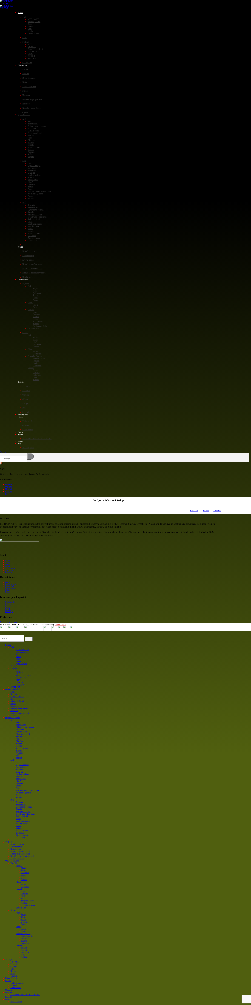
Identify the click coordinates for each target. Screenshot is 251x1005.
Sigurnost (8, 604)
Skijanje (21, 382)
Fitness (20, 417)
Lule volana (32, 168)
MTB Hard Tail (34, 19)
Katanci (31, 149)
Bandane (36, 314)
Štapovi (36, 370)
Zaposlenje (8, 572)
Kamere (31, 142)
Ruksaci (36, 361)
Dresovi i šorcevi (29, 78)
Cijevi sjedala (33, 131)
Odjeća (30, 286)
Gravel (30, 26)
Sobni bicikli (27, 430)
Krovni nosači (28, 260)
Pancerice (26, 390)
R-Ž (24, 203)
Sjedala (31, 145)
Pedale (30, 187)
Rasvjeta (31, 205)
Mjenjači (31, 172)
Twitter (206, 510)
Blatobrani (32, 128)
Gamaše (36, 372)
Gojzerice (37, 307)
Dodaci (31, 309)
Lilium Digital (60, 624)
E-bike (30, 31)
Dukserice (37, 293)
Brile (24, 408)
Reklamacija (9, 612)
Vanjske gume (33, 226)
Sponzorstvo (9, 570)
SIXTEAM (15, 687)
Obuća (30, 302)
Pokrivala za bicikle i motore (39, 191)
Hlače (24, 82)
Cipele (13, 715)
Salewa (25, 333)
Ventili (30, 228)
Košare (30, 154)
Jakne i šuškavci (29, 86)
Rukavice (26, 104)
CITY (30, 54)
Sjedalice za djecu (35, 214)
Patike (35, 305)
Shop (7, 494)
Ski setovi (26, 386)
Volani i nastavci (34, 147)
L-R (24, 161)
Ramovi (31, 198)
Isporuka (8, 610)
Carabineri (37, 365)
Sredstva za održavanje (37, 217)
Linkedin (217, 510)
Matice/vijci (32, 170)
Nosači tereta (33, 180)
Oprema (25, 395)
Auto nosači (33, 124)
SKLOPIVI (32, 58)
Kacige (25, 69)
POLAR (25, 42)
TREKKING (33, 51)
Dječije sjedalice (17, 858)
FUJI (24, 38)
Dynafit (25, 284)
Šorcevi (36, 295)
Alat (29, 121)
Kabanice (26, 95)
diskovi (31, 135)
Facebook (194, 510)
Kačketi (36, 324)
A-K (24, 119)
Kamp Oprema (11, 978)
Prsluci (25, 91)
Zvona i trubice (34, 238)
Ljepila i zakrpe (34, 165)
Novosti (20, 434)
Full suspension (34, 21)
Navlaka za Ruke (40, 326)
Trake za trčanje (28, 421)
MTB (30, 44)
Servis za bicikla (10, 568)
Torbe (30, 221)
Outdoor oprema (23, 280)
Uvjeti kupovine (10, 602)
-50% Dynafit (28, 448)
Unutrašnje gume (35, 224)
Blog (19, 443)
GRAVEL (32, 47)
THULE (20, 247)
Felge (30, 138)
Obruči (30, 182)
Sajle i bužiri (33, 207)
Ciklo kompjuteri (35, 133)
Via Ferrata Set (39, 358)
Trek (24, 17)
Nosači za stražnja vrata (32, 264)
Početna (8, 484)
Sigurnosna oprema (36, 210)
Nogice (31, 177)
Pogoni (30, 189)
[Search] (30, 456)
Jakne (35, 291)
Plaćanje (7, 608)
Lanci (30, 163)
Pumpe (30, 196)
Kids (30, 29)
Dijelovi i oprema (24, 115)
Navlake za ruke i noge (31, 108)
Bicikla (20, 13)
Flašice (36, 316)
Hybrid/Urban (33, 33)
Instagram (13, 622)
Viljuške (31, 231)
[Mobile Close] (1, 634)
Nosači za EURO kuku (32, 268)
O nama (8, 487)
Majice (35, 288)
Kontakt (8, 491)
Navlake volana (34, 175)
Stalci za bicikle (34, 219)
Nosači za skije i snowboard (33, 273)
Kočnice (31, 152)
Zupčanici (32, 235)
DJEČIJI (31, 56)
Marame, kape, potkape (32, 99)
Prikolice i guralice (35, 194)
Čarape (36, 300)
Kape (35, 312)
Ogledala (31, 184)
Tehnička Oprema (35, 356)
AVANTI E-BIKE (35, 49)
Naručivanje (9, 606)
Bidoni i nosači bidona (37, 126)
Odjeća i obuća (23, 65)
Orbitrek (25, 425)
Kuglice (31, 156)
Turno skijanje (33, 328)
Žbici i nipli (32, 240)
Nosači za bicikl (29, 251)
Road (30, 24)
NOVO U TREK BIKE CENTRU (37, 439)
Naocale (25, 74)
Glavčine (31, 140)
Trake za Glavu (39, 321)
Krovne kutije (28, 255)
